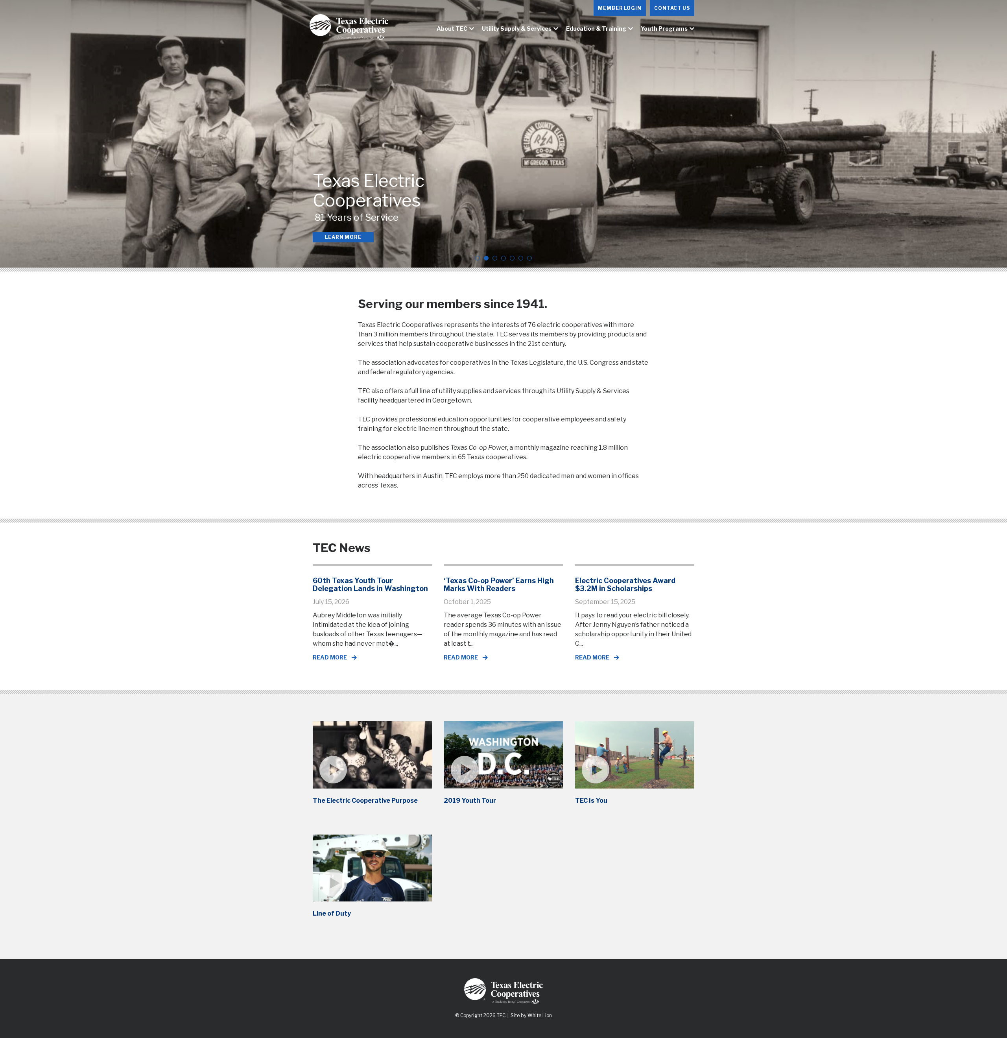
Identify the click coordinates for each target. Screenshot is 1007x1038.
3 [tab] (494, 258)
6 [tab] (520, 258)
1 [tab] (477, 258)
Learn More (343, 237)
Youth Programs (664, 28)
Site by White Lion (531, 1015)
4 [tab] (503, 258)
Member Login (620, 8)
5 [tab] (512, 258)
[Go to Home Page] (352, 29)
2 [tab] (486, 258)
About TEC (452, 28)
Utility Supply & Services (516, 28)
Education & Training (596, 28)
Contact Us (672, 8)
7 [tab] (529, 258)
